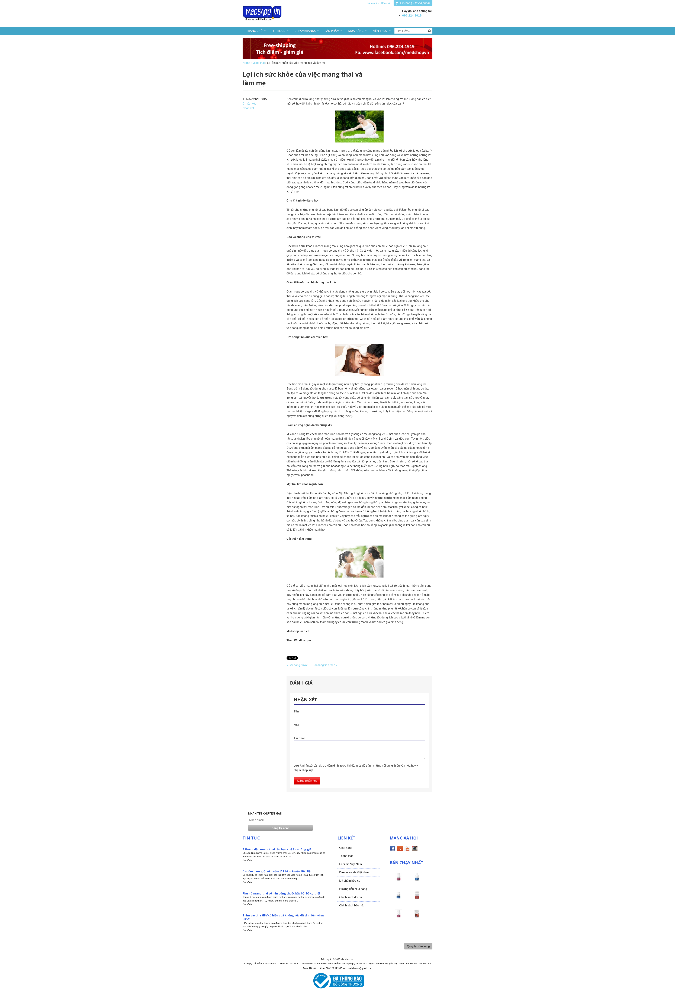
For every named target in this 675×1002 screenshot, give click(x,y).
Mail (296, 724)
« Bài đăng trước (297, 665)
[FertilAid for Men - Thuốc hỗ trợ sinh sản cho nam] (398, 898)
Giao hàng (345, 847)
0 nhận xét (249, 103)
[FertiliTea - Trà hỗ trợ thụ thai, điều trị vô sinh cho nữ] (417, 917)
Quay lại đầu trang (418, 946)
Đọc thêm (247, 860)
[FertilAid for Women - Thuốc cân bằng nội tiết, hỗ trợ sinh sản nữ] (417, 898)
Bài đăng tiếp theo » (325, 665)
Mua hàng (356, 31)
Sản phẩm (332, 31)
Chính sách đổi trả (350, 897)
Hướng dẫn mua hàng (353, 888)
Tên (296, 711)
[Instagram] (414, 849)
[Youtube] (407, 849)
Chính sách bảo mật (351, 905)
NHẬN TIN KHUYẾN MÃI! (265, 813)
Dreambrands (305, 31)
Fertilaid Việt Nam (350, 864)
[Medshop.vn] (262, 13)
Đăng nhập (373, 3)
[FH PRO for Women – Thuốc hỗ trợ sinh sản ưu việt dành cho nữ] (398, 880)
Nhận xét (248, 108)
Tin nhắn (300, 738)
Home (246, 62)
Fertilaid (278, 31)
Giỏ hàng (415, 3)
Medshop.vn (347, 959)
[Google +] (400, 849)
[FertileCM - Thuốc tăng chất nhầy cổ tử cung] (398, 917)
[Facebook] (392, 849)
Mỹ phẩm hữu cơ (350, 880)
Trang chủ (254, 31)
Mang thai (258, 62)
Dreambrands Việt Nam (354, 872)
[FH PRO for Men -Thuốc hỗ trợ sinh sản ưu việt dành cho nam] (417, 880)
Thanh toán (346, 855)
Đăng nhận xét (307, 781)
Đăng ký (385, 3)
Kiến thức (380, 31)
